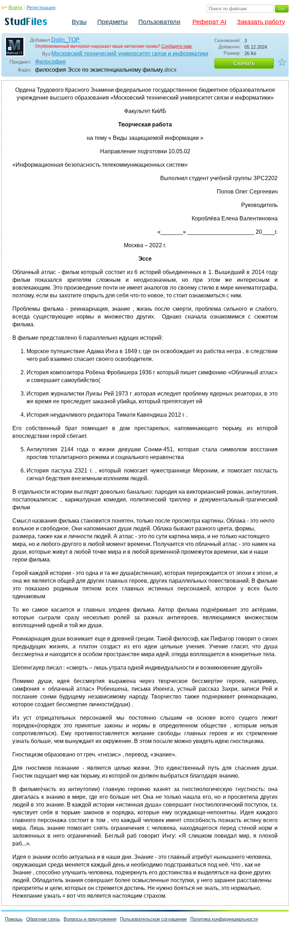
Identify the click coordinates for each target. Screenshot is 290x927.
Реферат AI (209, 21)
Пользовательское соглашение (153, 919)
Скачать (244, 63)
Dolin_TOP (65, 40)
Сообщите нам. (176, 46)
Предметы (112, 21)
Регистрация (41, 7)
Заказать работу (261, 21)
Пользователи (159, 21)
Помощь (14, 919)
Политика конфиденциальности (224, 919)
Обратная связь (43, 919)
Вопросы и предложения (90, 919)
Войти (15, 7)
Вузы (79, 21)
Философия (50, 62)
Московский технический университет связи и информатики (129, 53)
